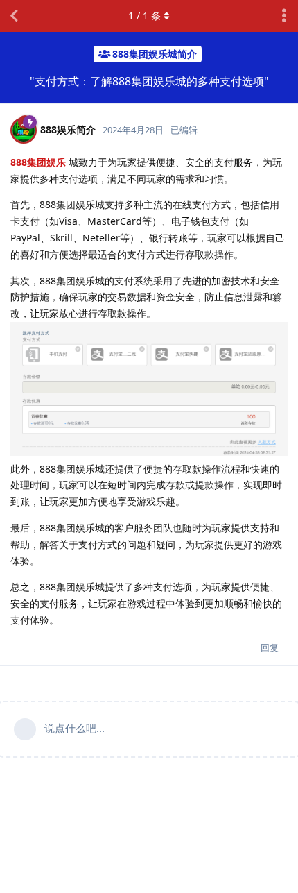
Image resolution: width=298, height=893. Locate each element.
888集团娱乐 (39, 162)
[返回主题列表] (14, 16)
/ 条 (144, 15)
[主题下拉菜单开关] (284, 16)
